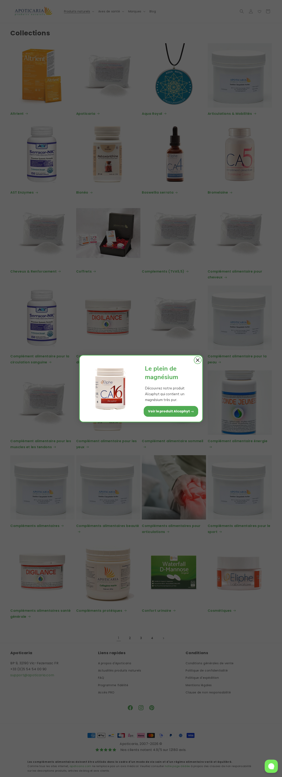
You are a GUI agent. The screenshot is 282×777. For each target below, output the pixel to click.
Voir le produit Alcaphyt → (171, 411)
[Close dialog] (197, 360)
